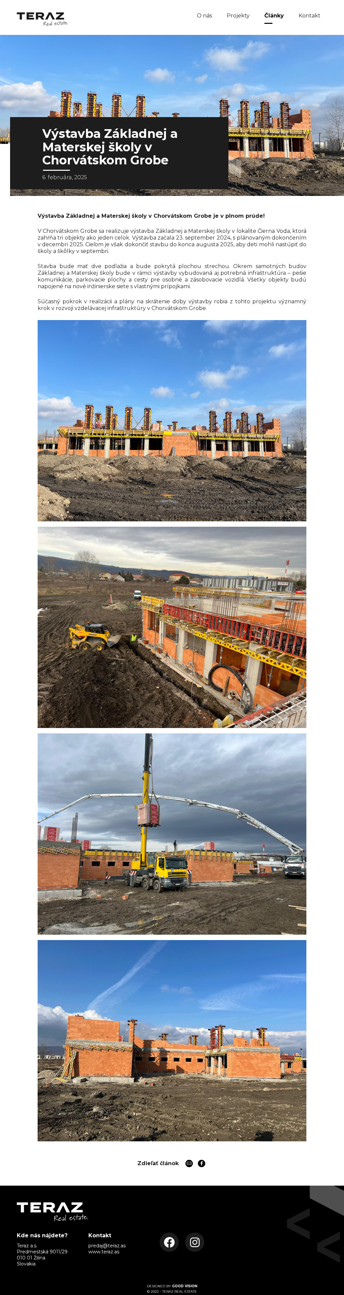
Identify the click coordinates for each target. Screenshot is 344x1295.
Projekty (238, 15)
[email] (189, 1163)
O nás (204, 15)
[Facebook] (201, 1163)
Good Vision (184, 1286)
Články (274, 15)
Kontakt (309, 15)
